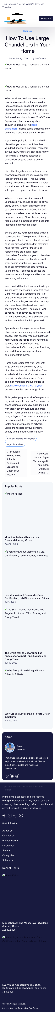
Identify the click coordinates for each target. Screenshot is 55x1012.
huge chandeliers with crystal (26, 385)
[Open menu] (33, 18)
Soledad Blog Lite (9, 1008)
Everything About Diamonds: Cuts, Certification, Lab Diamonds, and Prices (27, 597)
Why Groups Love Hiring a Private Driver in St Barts (27, 715)
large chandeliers (15, 444)
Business (27, 31)
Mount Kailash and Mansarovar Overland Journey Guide (22, 539)
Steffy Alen (40, 58)
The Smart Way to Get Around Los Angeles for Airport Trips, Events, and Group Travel (25, 656)
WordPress (33, 1008)
